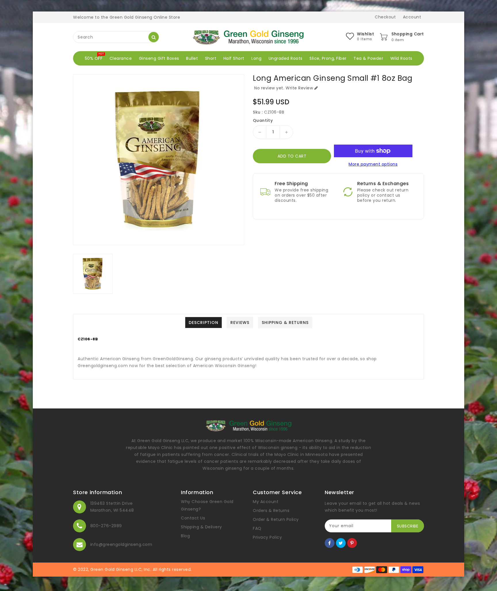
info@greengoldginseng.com (121, 544)
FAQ (257, 528)
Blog (185, 536)
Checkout (385, 17)
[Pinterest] (352, 543)
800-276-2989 (106, 526)
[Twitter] (341, 543)
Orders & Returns (271, 510)
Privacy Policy (267, 537)
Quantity (263, 120)
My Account (265, 501)
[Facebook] (329, 543)
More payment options (373, 164)
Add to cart (292, 156)
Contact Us (193, 518)
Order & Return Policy (276, 519)
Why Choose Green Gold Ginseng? (207, 505)
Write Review (299, 88)
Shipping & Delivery (201, 527)
